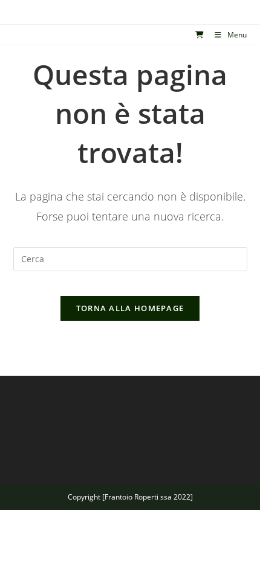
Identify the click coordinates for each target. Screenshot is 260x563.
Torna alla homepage (130, 308)
